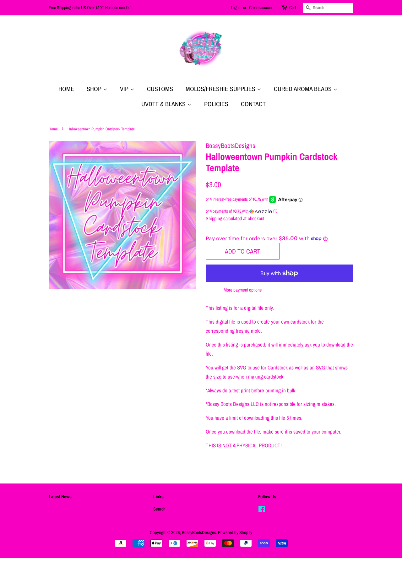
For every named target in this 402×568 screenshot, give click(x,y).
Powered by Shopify (235, 532)
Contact (253, 104)
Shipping (214, 218)
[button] (279, 211)
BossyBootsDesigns (199, 532)
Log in (235, 7)
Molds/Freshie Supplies (221, 89)
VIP (125, 89)
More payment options (243, 290)
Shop (95, 89)
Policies (216, 104)
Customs (160, 89)
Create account (261, 7)
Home (66, 89)
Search (159, 509)
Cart (292, 7)
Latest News (60, 496)
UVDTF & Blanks (164, 104)
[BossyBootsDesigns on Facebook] (261, 510)
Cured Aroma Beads (303, 89)
